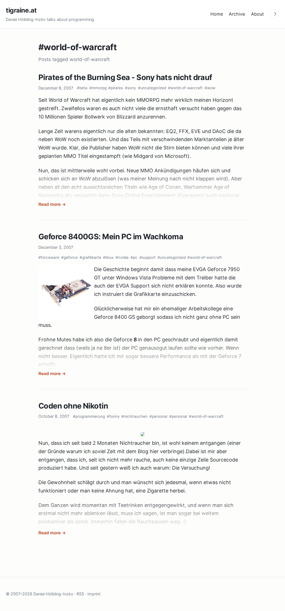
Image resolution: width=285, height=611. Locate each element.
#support (147, 257)
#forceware (48, 257)
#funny (113, 416)
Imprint (93, 593)
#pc (134, 257)
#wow (210, 88)
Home (216, 14)
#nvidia (122, 257)
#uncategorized (152, 88)
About (257, 14)
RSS (80, 593)
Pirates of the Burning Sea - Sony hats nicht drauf (125, 77)
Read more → (52, 204)
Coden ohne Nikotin (73, 405)
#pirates (115, 88)
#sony (130, 88)
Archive (237, 14)
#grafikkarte (90, 257)
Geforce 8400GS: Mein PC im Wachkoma (110, 236)
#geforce (69, 257)
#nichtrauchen (134, 416)
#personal (158, 416)
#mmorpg (98, 88)
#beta (82, 88)
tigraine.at (21, 10)
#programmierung (89, 416)
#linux (108, 257)
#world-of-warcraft (185, 88)
